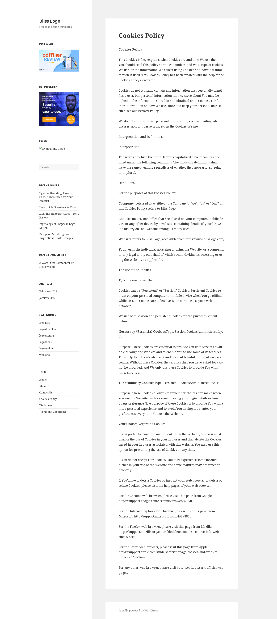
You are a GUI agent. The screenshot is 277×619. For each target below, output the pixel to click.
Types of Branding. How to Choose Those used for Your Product (56, 197)
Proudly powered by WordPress (138, 610)
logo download (48, 329)
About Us (44, 386)
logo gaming (47, 335)
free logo (44, 322)
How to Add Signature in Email (58, 207)
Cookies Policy (48, 399)
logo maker (46, 348)
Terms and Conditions (52, 412)
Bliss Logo (49, 21)
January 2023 (47, 298)
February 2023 (48, 291)
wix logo (44, 355)
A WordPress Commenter (54, 263)
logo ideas (45, 342)
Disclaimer (45, 405)
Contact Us (45, 392)
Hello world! (47, 267)
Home (43, 379)
